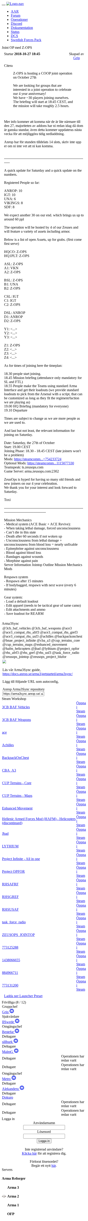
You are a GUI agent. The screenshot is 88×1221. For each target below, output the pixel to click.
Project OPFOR (13, 871)
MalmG (8, 1052)
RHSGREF (10, 897)
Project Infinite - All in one (21, 859)
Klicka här (29, 1153)
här (53, 1165)
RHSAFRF (10, 884)
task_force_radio (14, 922)
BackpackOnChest (15, 758)
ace (4, 732)
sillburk (8, 1042)
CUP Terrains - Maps (17, 796)
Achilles (8, 745)
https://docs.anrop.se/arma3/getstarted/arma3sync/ (37, 674)
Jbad (5, 833)
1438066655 (11, 960)
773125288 (10, 947)
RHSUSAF (10, 909)
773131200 (10, 985)
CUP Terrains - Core (16, 783)
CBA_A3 (9, 770)
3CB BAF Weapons (16, 720)
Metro (7, 1079)
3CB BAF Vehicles (16, 707)
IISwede (8, 1022)
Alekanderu (11, 1089)
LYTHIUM (10, 846)
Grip (76, 58)
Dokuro (7, 1097)
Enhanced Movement (17, 808)
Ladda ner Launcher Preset (23, 996)
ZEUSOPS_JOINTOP (18, 935)
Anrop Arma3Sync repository (23, 689)
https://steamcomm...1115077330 (50, 463)
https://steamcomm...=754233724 (37, 459)
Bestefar (8, 1032)
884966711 (10, 973)
